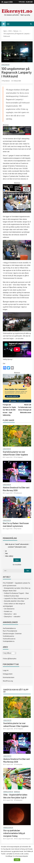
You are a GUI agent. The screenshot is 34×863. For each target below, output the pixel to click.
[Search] (31, 24)
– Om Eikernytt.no (8, 609)
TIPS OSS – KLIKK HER (26, 2)
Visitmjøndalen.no (8, 641)
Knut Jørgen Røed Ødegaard (22, 838)
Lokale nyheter (5, 64)
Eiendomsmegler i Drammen (12, 634)
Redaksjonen (18, 493)
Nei (6, 553)
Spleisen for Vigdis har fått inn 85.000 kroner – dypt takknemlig (9, 410)
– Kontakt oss (7, 611)
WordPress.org (8, 681)
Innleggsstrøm (7, 674)
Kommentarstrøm (8, 677)
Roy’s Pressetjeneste (10, 631)
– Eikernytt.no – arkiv (10, 614)
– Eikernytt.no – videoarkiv (11, 616)
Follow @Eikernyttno (9, 659)
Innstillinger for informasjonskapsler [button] (17, 856)
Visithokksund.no (8, 636)
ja (6, 551)
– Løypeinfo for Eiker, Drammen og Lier (16, 598)
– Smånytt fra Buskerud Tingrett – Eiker (16, 593)
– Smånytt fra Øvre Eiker (11, 596)
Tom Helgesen (19, 457)
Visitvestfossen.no (9, 639)
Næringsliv (17, 791)
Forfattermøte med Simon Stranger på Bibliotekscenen (24, 408)
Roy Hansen (6, 81)
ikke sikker (9, 556)
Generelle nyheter (8, 791)
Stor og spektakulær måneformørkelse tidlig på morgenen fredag (14, 833)
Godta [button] (17, 859)
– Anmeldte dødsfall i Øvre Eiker (13, 601)
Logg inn (5, 670)
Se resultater (17, 565)
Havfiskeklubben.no (9, 628)
